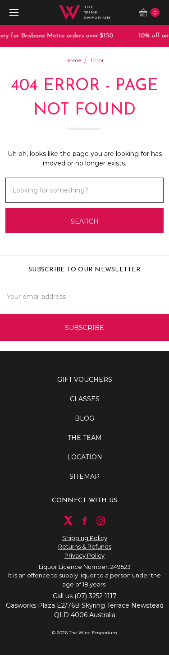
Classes (85, 399)
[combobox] (84, 190)
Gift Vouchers (84, 380)
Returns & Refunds (84, 546)
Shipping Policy (84, 537)
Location (84, 457)
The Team (85, 438)
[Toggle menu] (12, 12)
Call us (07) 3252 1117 (85, 596)
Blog (84, 418)
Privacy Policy (84, 555)
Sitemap (84, 476)
